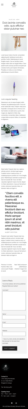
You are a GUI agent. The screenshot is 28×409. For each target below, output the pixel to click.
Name (4, 314)
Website (4, 330)
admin (17, 19)
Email (4, 322)
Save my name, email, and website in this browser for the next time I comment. (13, 341)
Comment (5, 290)
